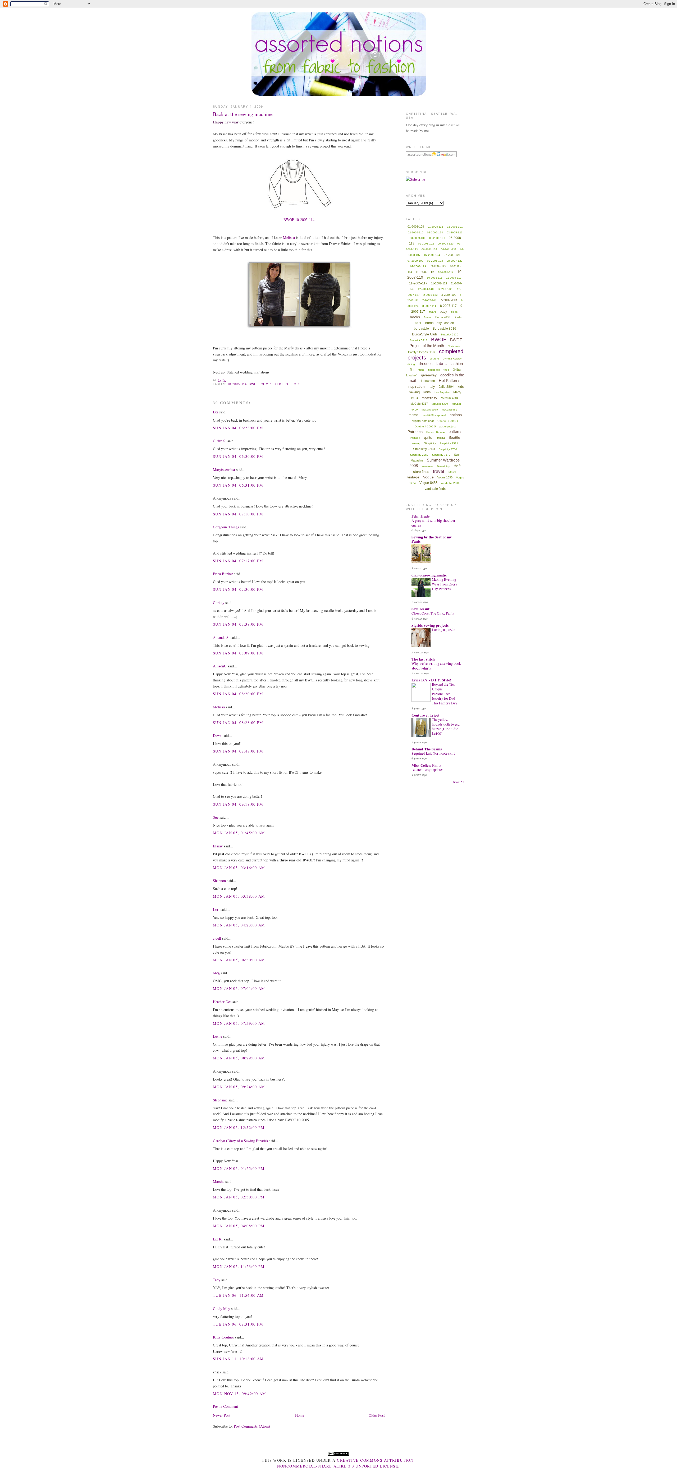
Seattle (454, 437)
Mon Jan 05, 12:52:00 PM (239, 1127)
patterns (456, 431)
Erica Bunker (223, 573)
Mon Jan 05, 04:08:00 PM (239, 1225)
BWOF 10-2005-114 (298, 219)
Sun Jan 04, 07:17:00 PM (238, 560)
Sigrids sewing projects (430, 625)
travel (438, 471)
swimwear (427, 466)
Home (299, 1415)
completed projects (280, 384)
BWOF (253, 384)
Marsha (218, 1181)
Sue (215, 817)
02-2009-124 (435, 232)
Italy (431, 387)
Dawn (217, 735)
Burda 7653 (442, 317)
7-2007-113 (448, 300)
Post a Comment (225, 1406)
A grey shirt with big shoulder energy (433, 523)
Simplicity (430, 443)
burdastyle (421, 328)
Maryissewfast (224, 469)
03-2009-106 (418, 238)
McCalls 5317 (419, 403)
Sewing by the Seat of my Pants (431, 539)
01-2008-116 (435, 226)
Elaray (218, 845)
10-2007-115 (425, 272)
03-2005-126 (455, 232)
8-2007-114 (429, 305)
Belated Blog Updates (427, 769)
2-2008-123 (430, 294)
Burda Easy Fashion (439, 323)
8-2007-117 (448, 306)
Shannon (219, 880)
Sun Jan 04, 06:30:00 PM (238, 456)
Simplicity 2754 (448, 449)
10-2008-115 (434, 277)
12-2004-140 (426, 289)
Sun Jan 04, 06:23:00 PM (238, 427)
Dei (215, 411)
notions (456, 415)
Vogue (428, 477)
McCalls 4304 (449, 398)
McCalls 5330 (440, 403)
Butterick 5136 (449, 334)
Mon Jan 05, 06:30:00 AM (239, 959)
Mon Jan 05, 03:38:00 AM (239, 896)
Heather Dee (222, 1001)
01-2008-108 (416, 226)
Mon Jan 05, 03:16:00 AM (239, 867)
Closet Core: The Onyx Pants (432, 613)
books (415, 317)
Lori (216, 909)
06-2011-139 (448, 249)
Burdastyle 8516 (444, 328)
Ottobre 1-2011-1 (447, 420)
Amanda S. (221, 637)
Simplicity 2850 (419, 454)
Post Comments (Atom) (252, 1426)
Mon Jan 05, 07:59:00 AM (239, 1023)
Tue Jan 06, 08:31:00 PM (238, 1324)
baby (443, 311)
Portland (415, 437)
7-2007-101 (429, 300)
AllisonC (220, 665)
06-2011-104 (429, 249)
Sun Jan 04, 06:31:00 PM (238, 485)
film (412, 369)
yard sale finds (435, 489)
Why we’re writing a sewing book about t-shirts (436, 666)
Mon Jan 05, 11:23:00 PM (239, 1266)
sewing (416, 443)
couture (434, 358)
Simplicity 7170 (441, 454)
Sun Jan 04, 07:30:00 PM (238, 589)
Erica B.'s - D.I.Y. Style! (431, 680)
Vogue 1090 (444, 477)
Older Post (377, 1415)
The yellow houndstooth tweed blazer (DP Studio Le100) (446, 726)
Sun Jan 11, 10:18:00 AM (238, 1358)
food (446, 369)
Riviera (440, 437)
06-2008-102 (426, 243)
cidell (217, 938)
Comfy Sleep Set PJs (421, 352)
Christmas (454, 346)
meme (413, 415)
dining (411, 364)
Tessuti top (443, 466)
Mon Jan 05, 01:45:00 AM (239, 832)
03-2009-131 (437, 238)
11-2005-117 (418, 283)
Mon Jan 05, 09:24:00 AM (239, 1086)
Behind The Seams (426, 749)
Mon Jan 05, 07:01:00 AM (239, 988)
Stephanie (220, 1099)
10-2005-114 (237, 384)
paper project (448, 426)
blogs (454, 311)
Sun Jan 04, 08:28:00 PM (238, 722)
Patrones (415, 432)
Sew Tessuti (421, 609)
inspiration (416, 386)
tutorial (452, 471)
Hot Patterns (449, 380)
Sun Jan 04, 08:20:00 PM (238, 693)
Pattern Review (435, 432)
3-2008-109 (448, 294)
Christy (218, 602)
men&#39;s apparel (434, 415)
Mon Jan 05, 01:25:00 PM (239, 1168)
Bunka (428, 317)
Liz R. (218, 1239)
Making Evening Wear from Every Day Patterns (444, 584)
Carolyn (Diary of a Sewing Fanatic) (240, 1140)
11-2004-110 (453, 277)
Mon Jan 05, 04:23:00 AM (239, 925)
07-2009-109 (415, 260)
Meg (216, 972)
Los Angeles (442, 392)
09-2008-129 (418, 266)
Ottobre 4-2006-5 (425, 426)
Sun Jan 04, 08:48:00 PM (238, 751)
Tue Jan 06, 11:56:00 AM (238, 1295)
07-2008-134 (432, 254)
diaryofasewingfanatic (429, 575)
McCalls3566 (449, 409)
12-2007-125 (445, 289)
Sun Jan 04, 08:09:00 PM (238, 653)
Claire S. (219, 440)
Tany (216, 1279)
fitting (421, 369)
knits (427, 392)
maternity (429, 398)
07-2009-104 (452, 254)
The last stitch (423, 659)
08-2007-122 (455, 260)
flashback (434, 369)
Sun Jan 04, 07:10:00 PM (238, 513)
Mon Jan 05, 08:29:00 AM (239, 1057)
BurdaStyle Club (424, 334)
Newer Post (221, 1415)
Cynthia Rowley (452, 358)
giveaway (429, 375)
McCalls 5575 (430, 409)
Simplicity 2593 (449, 443)
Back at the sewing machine (243, 114)
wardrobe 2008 (450, 483)
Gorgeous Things (226, 526)
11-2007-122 (439, 283)
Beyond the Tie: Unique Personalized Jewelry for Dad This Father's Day (444, 693)
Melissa (289, 237)
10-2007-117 (446, 272)
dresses (426, 363)
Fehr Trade (420, 516)
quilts (428, 438)
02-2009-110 (415, 232)
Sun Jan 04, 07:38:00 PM (238, 624)
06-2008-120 (446, 243)
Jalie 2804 (446, 387)
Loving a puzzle (443, 629)
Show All (458, 782)
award (432, 311)
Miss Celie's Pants (426, 765)
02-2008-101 (455, 226)
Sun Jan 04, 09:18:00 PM (238, 804)
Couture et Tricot (425, 715)
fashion (456, 363)
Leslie (217, 1036)
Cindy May (221, 1308)
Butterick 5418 (418, 340)
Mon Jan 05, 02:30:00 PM (239, 1196)
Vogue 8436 (428, 483)
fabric (441, 363)
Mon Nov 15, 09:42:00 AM (239, 1393)
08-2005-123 (435, 260)
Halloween (427, 381)
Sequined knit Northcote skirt (433, 753)
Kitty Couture (223, 1337)
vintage (413, 477)
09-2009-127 (438, 266)
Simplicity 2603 (424, 449)
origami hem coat (423, 420)
